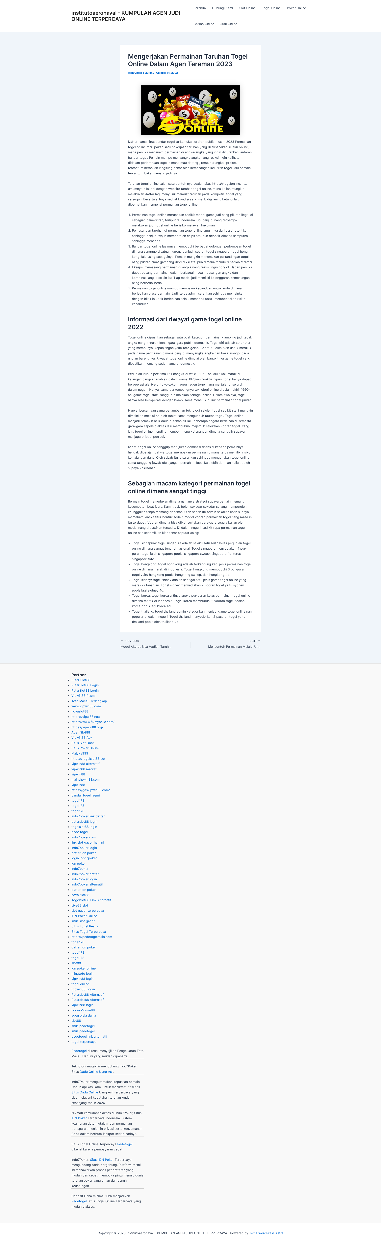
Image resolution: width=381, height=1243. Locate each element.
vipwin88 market (84, 769)
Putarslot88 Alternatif (87, 995)
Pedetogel (79, 1051)
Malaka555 (79, 753)
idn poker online (83, 968)
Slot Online (247, 8)
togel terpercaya (83, 1042)
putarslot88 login (84, 822)
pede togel (79, 832)
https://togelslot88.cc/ (88, 759)
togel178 (77, 800)
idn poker (78, 863)
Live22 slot (79, 905)
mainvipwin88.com (85, 779)
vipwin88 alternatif (85, 764)
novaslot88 (79, 711)
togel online (80, 984)
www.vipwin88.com (86, 706)
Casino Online (203, 24)
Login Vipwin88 (83, 1010)
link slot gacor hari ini (87, 842)
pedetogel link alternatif (89, 1036)
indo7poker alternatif (87, 884)
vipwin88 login (82, 979)
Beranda (199, 8)
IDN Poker (79, 1118)
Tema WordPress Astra (266, 1233)
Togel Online (271, 8)
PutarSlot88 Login (85, 685)
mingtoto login (82, 973)
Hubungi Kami (222, 8)
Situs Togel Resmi (84, 926)
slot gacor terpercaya (87, 910)
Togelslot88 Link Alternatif (91, 900)
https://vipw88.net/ (85, 717)
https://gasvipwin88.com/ (90, 790)
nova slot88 (80, 895)
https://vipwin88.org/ (87, 727)
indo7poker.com (83, 837)
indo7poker (80, 869)
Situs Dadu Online (84, 1092)
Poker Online (296, 8)
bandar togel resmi (85, 795)
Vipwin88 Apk (81, 737)
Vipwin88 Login (83, 989)
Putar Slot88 (80, 680)
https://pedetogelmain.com (91, 937)
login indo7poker (84, 858)
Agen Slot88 (80, 732)
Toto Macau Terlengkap (89, 701)
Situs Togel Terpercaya (88, 932)
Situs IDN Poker (102, 1160)
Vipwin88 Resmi (83, 696)
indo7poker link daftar (88, 816)
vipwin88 (78, 774)
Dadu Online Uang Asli (96, 1072)
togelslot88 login (84, 827)
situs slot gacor (83, 921)
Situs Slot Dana (82, 743)
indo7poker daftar (85, 874)
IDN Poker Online (84, 916)
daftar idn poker (83, 853)
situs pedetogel (83, 1026)
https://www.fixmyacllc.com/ (92, 722)
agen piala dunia (83, 1015)
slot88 (76, 963)
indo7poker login (84, 848)
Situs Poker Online (85, 748)
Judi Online (228, 24)
